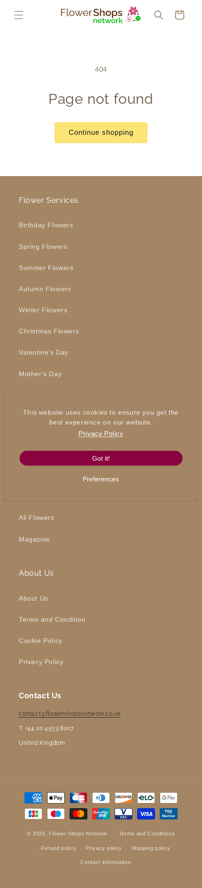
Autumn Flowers (45, 289)
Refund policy (58, 848)
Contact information (105, 862)
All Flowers (36, 517)
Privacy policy (103, 848)
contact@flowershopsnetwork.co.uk (69, 713)
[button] (18, 15)
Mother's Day (40, 374)
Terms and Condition (52, 619)
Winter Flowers (43, 310)
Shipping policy (151, 848)
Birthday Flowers (46, 225)
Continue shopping (101, 132)
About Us (33, 598)
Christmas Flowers (49, 331)
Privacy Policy (41, 661)
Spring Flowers (43, 246)
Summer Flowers (46, 267)
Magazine (34, 539)
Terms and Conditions (147, 833)
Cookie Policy (40, 640)
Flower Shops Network (78, 833)
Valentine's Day (44, 352)
